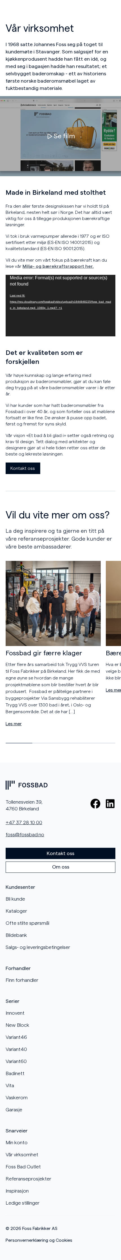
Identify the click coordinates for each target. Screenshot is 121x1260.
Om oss (60, 866)
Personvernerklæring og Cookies (39, 1240)
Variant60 (16, 1061)
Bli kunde (15, 898)
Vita (10, 1085)
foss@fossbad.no (25, 834)
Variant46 (16, 1037)
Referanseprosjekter (28, 1178)
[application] (60, 305)
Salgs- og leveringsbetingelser (38, 947)
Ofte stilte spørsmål (27, 923)
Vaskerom (17, 1097)
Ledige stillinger (22, 1202)
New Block (17, 1025)
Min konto (17, 1142)
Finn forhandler (22, 980)
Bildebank (16, 935)
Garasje (14, 1109)
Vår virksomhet (22, 1154)
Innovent (15, 1013)
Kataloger (16, 911)
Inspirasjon (17, 1190)
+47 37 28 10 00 (24, 822)
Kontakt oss (22, 468)
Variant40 (16, 1049)
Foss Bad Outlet (23, 1166)
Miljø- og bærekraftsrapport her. (58, 266)
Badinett (15, 1073)
